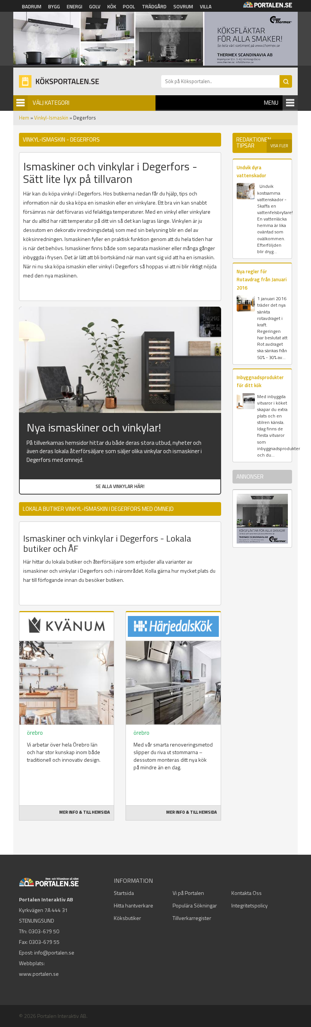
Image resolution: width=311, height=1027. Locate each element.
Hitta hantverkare (133, 905)
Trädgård (154, 6)
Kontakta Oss (246, 893)
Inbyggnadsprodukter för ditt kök (260, 381)
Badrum (31, 6)
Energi (74, 6)
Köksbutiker (127, 918)
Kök (111, 6)
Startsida (124, 893)
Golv (95, 6)
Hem (24, 117)
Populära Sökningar (195, 905)
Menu (271, 102)
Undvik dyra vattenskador (251, 171)
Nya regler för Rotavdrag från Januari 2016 (262, 279)
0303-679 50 (43, 931)
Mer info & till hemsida (84, 812)
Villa (206, 6)
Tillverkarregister (192, 918)
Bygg (54, 6)
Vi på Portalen (188, 893)
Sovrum (183, 6)
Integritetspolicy (249, 905)
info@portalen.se (54, 952)
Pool (129, 6)
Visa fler (279, 146)
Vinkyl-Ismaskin (51, 117)
